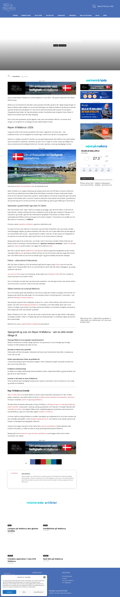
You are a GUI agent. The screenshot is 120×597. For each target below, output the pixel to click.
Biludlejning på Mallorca (30, 305)
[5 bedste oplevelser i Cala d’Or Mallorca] (24, 546)
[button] (44, 577)
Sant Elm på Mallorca (53, 559)
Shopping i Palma (53, 274)
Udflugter (10, 555)
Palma (58, 264)
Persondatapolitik (67, 576)
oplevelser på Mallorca (26, 224)
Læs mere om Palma (14, 274)
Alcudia (70, 243)
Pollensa (17, 246)
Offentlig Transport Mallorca (23, 297)
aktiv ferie (71, 397)
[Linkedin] (53, 461)
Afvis (24, 592)
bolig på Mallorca (36, 400)
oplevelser (63, 397)
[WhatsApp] (48, 461)
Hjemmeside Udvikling (66, 593)
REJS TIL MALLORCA (14, 395)
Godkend (9, 592)
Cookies (64, 578)
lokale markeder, (13, 407)
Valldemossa (29, 251)
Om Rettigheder (66, 582)
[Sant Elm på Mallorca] (59, 546)
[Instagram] (25, 484)
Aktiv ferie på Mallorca (24, 186)
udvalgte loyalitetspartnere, (39, 419)
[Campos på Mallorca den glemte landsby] (24, 516)
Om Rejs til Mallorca (68, 580)
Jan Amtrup (16, 76)
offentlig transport (53, 404)
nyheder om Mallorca (46, 412)
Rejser (56, 45)
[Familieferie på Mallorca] (59, 516)
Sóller (51, 246)
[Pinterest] (43, 461)
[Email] (59, 461)
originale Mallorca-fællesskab (30, 324)
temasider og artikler (15, 409)
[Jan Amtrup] (10, 76)
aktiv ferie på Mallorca (48, 426)
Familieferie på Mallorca (54, 529)
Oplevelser (62, 45)
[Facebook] (32, 461)
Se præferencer (38, 592)
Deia (35, 251)
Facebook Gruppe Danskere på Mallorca (33, 433)
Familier (45, 525)
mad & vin (25, 400)
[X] (38, 461)
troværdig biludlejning (67, 404)
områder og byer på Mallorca (48, 397)
